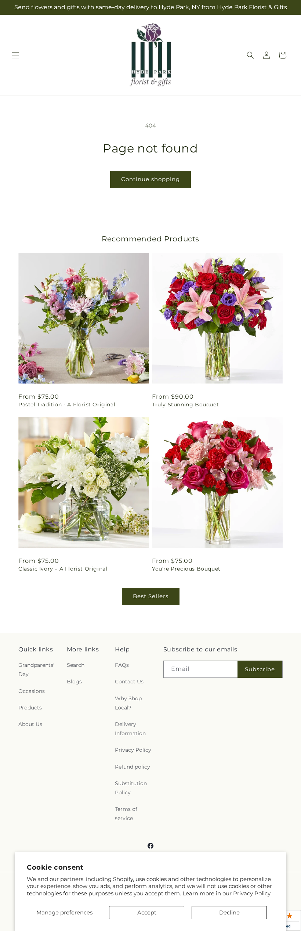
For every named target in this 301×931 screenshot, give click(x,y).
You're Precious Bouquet (186, 568)
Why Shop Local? (128, 703)
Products (30, 707)
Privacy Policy (252, 893)
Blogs (74, 681)
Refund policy (132, 766)
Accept (146, 912)
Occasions (31, 691)
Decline (229, 912)
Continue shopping (150, 179)
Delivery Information (130, 729)
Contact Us (129, 681)
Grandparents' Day (36, 669)
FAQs (122, 665)
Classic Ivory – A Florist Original (62, 568)
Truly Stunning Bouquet (185, 404)
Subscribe (260, 669)
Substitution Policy (131, 788)
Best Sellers (150, 596)
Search (75, 665)
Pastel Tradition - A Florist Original (66, 404)
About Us (30, 724)
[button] (15, 55)
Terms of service (126, 814)
